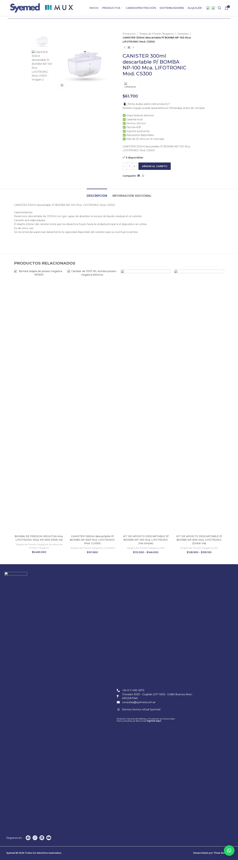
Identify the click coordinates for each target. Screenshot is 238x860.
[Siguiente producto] (133, 47)
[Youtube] (48, 837)
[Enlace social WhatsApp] (143, 175)
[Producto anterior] (125, 47)
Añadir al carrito (154, 166)
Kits (162, 547)
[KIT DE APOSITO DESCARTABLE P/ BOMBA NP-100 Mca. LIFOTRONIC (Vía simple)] (146, 401)
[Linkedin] (41, 837)
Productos (129, 33)
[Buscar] (219, 7)
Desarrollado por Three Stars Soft (212, 853)
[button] (229, 850)
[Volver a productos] (129, 47)
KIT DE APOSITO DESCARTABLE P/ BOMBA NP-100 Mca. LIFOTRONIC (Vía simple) (146, 540)
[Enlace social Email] (138, 175)
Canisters (182, 33)
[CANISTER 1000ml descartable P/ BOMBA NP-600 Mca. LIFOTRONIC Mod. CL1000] (92, 401)
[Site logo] (25, 7)
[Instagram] (35, 837)
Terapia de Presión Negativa (156, 33)
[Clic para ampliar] (62, 85)
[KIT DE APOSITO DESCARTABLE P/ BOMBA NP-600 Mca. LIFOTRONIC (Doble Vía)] (199, 401)
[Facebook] (28, 837)
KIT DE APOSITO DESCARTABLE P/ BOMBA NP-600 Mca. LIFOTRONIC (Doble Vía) (199, 540)
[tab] (97, 194)
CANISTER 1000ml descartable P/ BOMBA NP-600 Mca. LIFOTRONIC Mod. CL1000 (92, 540)
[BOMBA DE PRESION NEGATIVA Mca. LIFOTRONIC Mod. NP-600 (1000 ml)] (39, 401)
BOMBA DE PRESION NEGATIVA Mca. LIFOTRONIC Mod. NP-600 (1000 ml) (39, 538)
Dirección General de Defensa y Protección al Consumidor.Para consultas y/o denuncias (146, 719)
